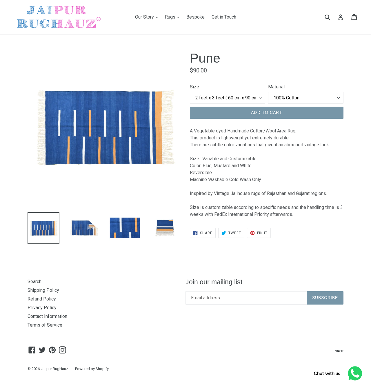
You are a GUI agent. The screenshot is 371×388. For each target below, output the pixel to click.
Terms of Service (45, 325)
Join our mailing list (214, 282)
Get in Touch (224, 17)
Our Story (148, 17)
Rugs (173, 17)
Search (34, 281)
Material (276, 87)
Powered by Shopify (92, 369)
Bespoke (195, 17)
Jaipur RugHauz (54, 369)
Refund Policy (42, 299)
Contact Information (47, 316)
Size (194, 87)
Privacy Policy (42, 307)
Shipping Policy (43, 290)
